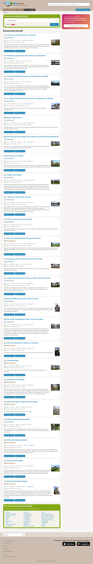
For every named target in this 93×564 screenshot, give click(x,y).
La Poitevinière (27, 513)
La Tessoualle (27, 518)
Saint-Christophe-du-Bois (47, 515)
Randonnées (13, 10)
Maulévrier (26, 524)
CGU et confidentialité (8, 541)
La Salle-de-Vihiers (28, 515)
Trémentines (44, 522)
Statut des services (41, 561)
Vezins (43, 524)
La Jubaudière (9, 526)
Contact (5, 554)
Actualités (5, 548)
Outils (5, 10)
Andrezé (8, 512)
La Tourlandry (27, 519)
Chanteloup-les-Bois (10, 515)
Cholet (7, 518)
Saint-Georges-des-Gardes (47, 516)
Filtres (11, 24)
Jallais (7, 522)
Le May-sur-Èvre (27, 521)
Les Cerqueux (27, 522)
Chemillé (8, 516)
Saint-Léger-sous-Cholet (47, 519)
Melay (42, 512)
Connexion (86, 10)
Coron (7, 519)
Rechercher (54, 24)
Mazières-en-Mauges (29, 526)
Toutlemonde (44, 521)
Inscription (79, 10)
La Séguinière (27, 516)
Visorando (5, 12)
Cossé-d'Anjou (9, 521)
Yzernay (43, 526)
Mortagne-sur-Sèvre (46, 513)
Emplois (5, 546)
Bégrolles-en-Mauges (11, 513)
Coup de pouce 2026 (8, 551)
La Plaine (26, 512)
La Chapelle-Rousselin (11, 524)
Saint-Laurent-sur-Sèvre (47, 518)
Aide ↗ (21, 10)
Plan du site (6, 543)
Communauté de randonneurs (10, 556)
